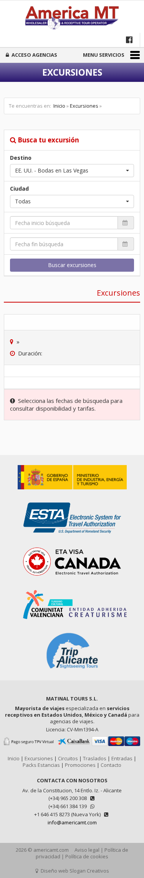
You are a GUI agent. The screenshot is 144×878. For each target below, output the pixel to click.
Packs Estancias (41, 764)
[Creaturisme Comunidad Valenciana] (72, 622)
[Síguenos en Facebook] (130, 39)
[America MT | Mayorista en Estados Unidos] (72, 18)
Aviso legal (86, 849)
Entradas (121, 758)
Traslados (94, 758)
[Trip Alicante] (72, 673)
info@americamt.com (72, 822)
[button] (72, 170)
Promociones (80, 764)
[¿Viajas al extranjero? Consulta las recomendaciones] (72, 493)
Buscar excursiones (72, 265)
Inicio (59, 105)
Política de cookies (86, 856)
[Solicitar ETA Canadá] (72, 580)
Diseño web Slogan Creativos (74, 870)
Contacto (111, 764)
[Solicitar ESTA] (72, 537)
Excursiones (84, 105)
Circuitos (68, 758)
